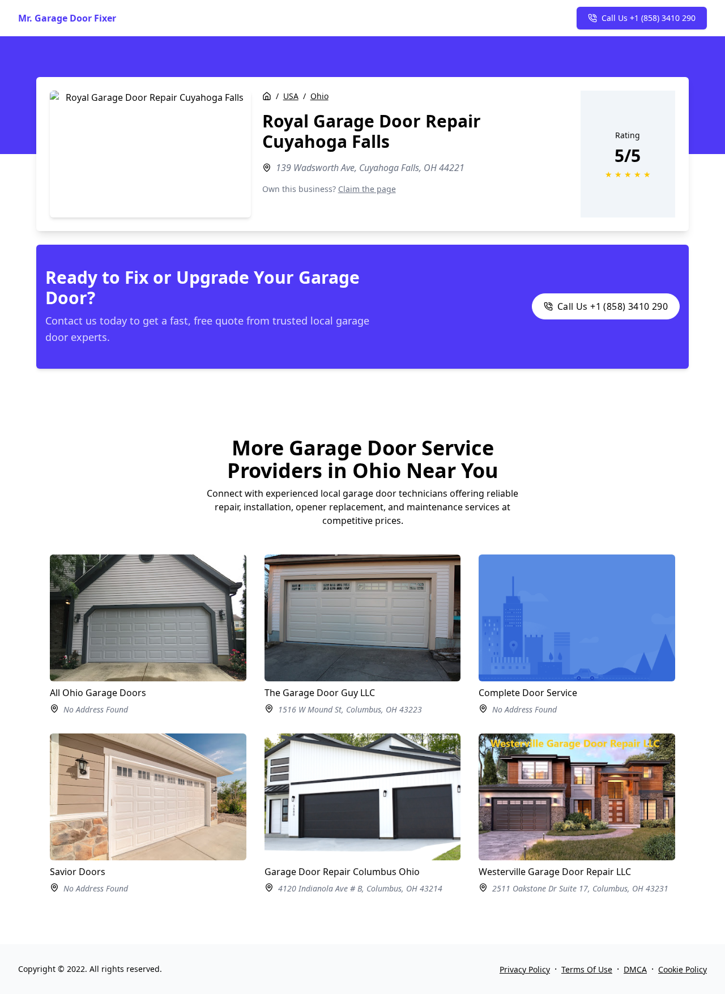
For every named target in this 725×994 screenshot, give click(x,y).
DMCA (635, 969)
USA (290, 96)
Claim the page (367, 189)
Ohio (319, 96)
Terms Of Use (586, 969)
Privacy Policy (525, 969)
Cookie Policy (682, 969)
